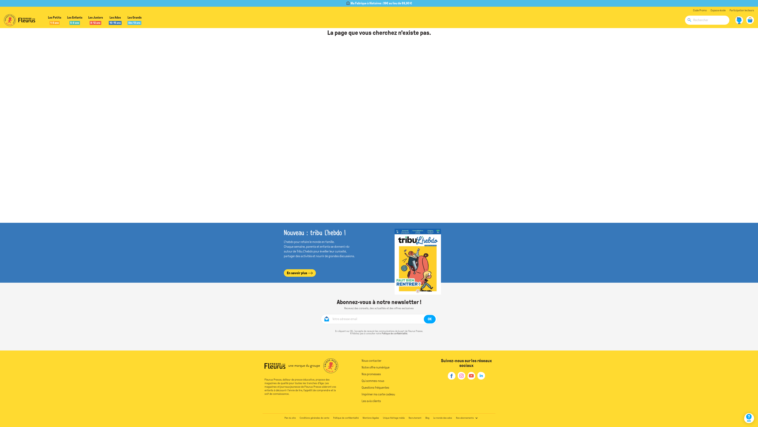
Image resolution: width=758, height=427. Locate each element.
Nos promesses (371, 374)
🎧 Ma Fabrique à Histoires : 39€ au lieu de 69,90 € (379, 3)
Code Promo (700, 10)
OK (430, 319)
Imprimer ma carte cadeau (378, 394)
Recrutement (415, 418)
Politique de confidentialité (394, 333)
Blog (427, 418)
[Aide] (749, 418)
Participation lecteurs (742, 10)
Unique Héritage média (394, 418)
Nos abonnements (465, 418)
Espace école (718, 10)
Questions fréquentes (375, 387)
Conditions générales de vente (314, 418)
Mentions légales (371, 418)
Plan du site (290, 418)
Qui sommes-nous (373, 381)
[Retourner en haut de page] (749, 406)
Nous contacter (371, 360)
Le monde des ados (442, 418)
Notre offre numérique (375, 367)
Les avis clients (371, 401)
